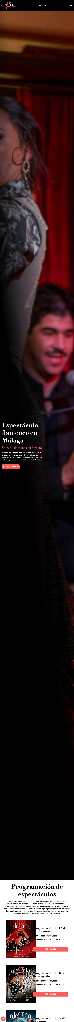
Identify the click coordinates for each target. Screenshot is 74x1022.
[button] (71, 5)
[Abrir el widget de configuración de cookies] (3, 1018)
